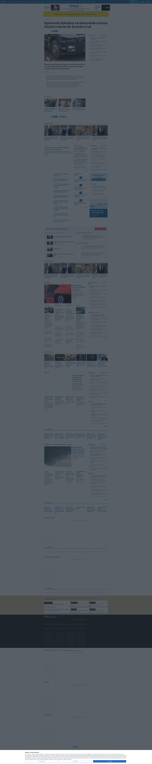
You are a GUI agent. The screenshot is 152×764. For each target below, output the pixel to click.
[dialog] (76, 757)
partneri (30, 754)
